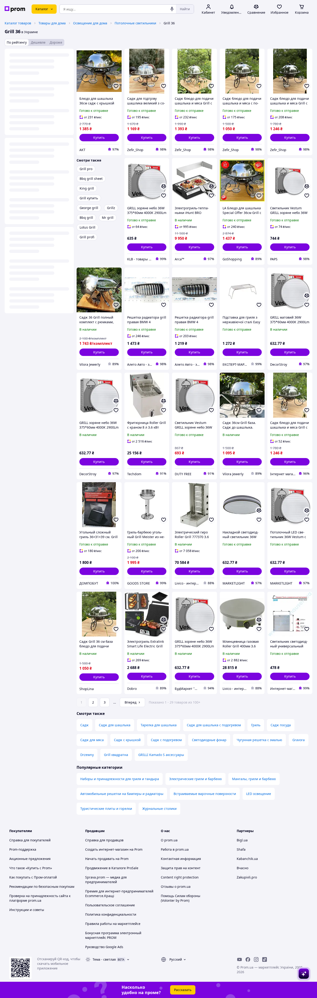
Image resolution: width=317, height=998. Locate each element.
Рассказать (182, 990)
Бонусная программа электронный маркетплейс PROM (113, 935)
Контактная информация (181, 858)
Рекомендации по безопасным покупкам (41, 886)
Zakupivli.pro (247, 877)
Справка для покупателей (30, 840)
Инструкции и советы (26, 910)
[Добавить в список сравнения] (163, 186)
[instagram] (256, 959)
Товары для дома (52, 23)
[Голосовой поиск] (172, 9)
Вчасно (242, 868)
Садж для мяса (92, 740)
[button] (99, 137)
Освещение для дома (90, 23)
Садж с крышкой (127, 740)
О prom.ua (169, 840)
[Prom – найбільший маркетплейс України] (15, 9)
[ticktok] (264, 959)
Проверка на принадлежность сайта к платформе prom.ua (40, 898)
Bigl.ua (242, 840)
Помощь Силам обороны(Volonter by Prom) (180, 898)
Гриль (255, 725)
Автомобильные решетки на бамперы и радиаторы (121, 793)
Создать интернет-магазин (107, 849)
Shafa (241, 849)
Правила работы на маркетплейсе (112, 923)
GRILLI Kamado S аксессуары (161, 755)
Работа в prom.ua (175, 849)
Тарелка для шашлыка (159, 725)
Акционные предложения (30, 858)
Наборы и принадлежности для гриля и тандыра (119, 779)
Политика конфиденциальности (110, 914)
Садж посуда (281, 725)
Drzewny (87, 755)
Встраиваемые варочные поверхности (205, 793)
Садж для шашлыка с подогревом (214, 725)
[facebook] (248, 959)
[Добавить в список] (116, 86)
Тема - (104, 959)
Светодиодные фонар (209, 740)
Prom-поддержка (22, 849)
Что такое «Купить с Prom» (30, 868)
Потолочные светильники (135, 23)
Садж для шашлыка (114, 725)
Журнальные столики (159, 808)
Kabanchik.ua (247, 858)
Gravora (298, 740)
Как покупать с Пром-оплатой (33, 877)
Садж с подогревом (166, 740)
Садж (84, 725)
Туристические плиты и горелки (106, 808)
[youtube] (239, 959)
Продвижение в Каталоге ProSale (111, 868)
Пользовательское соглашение (110, 905)
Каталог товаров (18, 23)
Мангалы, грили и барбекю (254, 779)
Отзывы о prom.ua (176, 886)
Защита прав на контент (181, 868)
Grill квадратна (116, 755)
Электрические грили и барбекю (195, 779)
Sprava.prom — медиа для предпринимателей (106, 879)
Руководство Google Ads (104, 947)
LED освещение (258, 793)
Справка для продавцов (104, 840)
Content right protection (180, 877)
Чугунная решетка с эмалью (259, 740)
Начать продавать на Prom (107, 858)
